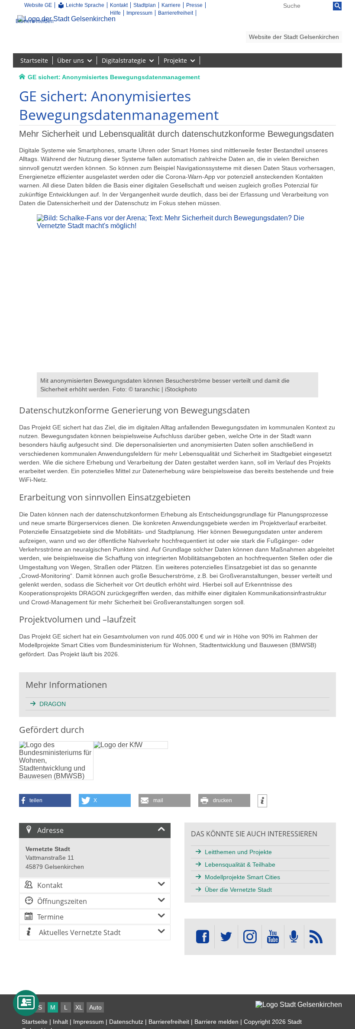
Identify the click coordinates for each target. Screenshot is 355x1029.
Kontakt (50, 885)
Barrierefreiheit (168, 1021)
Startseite (35, 1021)
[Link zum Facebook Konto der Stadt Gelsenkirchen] (202, 937)
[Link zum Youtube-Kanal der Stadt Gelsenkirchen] (273, 937)
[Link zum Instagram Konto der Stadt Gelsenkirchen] (249, 937)
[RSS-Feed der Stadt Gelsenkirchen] (316, 937)
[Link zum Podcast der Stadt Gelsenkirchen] (293, 937)
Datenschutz (126, 1021)
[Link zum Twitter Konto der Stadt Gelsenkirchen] (226, 937)
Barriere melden (216, 1021)
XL (79, 1007)
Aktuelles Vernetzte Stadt (79, 932)
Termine (50, 917)
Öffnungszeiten (62, 901)
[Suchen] (337, 6)
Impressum (88, 1021)
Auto (95, 1007)
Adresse (50, 830)
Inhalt (60, 1021)
